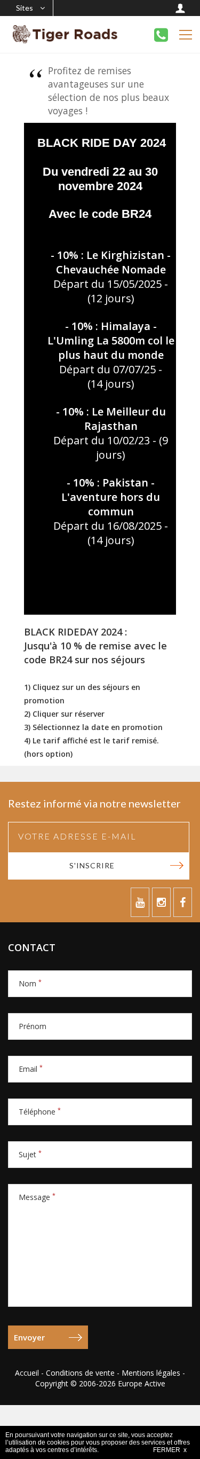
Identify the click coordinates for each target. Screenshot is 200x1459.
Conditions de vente (80, 1373)
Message (37, 1197)
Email (31, 1069)
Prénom (32, 1026)
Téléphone (40, 1112)
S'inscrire (92, 865)
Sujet (30, 1154)
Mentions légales (151, 1373)
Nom (30, 983)
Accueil (27, 1373)
